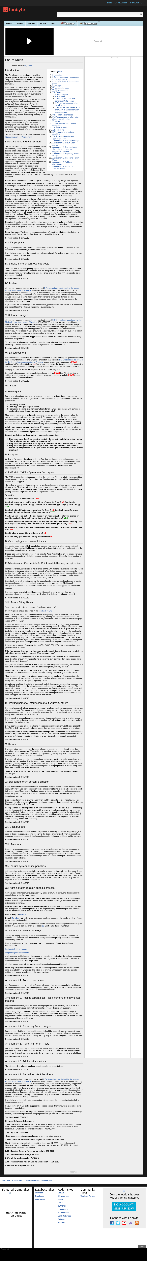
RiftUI (60, 1203)
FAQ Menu (28, 66)
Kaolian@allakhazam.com (16, 949)
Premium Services (138, 3)
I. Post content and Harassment (65, 77)
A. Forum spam (61, 94)
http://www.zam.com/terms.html (18, 137)
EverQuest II (40, 1199)
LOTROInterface (64, 1216)
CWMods (61, 1219)
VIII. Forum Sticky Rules (62, 115)
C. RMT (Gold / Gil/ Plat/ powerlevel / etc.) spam (65, 100)
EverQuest (39, 1196)
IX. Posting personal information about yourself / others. (65, 118)
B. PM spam (60, 97)
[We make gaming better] (9, 3)
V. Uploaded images (60, 88)
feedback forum (45, 611)
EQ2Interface (63, 1213)
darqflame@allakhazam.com (17, 953)
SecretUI (61, 1223)
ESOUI (60, 1199)
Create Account (121, 3)
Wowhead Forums (88, 1196)
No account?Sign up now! (124, 1206)
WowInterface (63, 1196)
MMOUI (61, 1193)
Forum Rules (46, 1181)
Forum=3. (23, 914)
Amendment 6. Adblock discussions (62, 163)
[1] (43, 926)
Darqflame (16, 918)
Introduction (57, 75)
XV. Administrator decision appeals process (63, 137)
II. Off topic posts (59, 79)
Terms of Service (32, 1181)
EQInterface (63, 1209)
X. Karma (56, 121)
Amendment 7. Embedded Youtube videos (63, 167)
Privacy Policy (18, 1181)
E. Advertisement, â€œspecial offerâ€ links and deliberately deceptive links (67, 110)
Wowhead (39, 1193)
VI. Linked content (60, 90)
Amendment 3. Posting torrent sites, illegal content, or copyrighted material (64, 149)
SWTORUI (62, 1206)
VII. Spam (56, 92)
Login (109, 3)
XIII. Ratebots (58, 130)
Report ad (98, 41)
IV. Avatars (57, 86)
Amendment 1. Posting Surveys (65, 141)
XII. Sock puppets (59, 128)
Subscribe (5, 1181)
